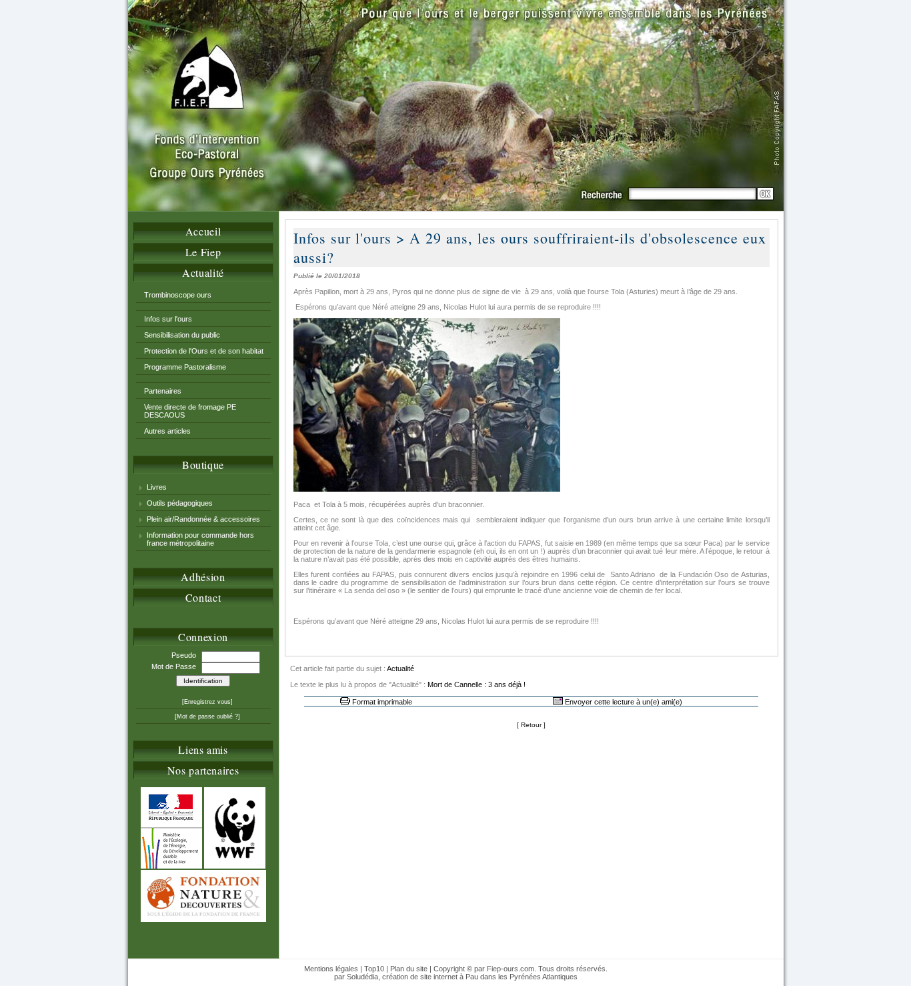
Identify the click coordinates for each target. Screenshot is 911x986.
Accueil (203, 231)
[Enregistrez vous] (207, 701)
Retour (531, 724)
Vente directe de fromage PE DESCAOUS (190, 411)
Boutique (203, 465)
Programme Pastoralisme (185, 367)
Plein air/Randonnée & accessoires (203, 519)
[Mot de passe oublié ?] (207, 716)
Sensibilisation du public (182, 335)
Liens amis (202, 750)
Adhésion (203, 577)
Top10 (374, 969)
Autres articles (167, 431)
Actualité (203, 273)
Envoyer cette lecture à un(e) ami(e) (623, 702)
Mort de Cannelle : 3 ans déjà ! (476, 684)
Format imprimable (382, 702)
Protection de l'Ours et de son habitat (203, 351)
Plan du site (408, 969)
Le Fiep (203, 252)
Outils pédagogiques (180, 503)
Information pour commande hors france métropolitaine (200, 539)
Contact (203, 597)
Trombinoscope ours (177, 295)
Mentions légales (331, 969)
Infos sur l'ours (168, 319)
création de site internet (420, 977)
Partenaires (162, 391)
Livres (157, 487)
